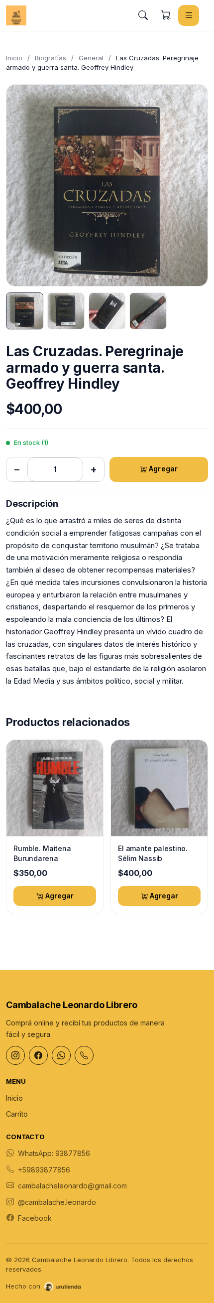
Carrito (17, 1114)
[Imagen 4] (148, 311)
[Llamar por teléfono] (84, 1055)
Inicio (14, 58)
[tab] (96, 277)
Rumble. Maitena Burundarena (42, 853)
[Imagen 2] (66, 311)
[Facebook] (38, 1055)
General (91, 58)
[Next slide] (192, 185)
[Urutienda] (62, 1286)
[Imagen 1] (24, 311)
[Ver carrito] (165, 15)
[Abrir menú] (188, 15)
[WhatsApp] (61, 1055)
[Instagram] (15, 1055)
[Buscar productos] (142, 15)
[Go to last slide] (22, 185)
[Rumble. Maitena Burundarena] (54, 788)
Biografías (50, 58)
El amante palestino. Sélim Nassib (153, 853)
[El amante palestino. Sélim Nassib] (159, 788)
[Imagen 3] (107, 311)
